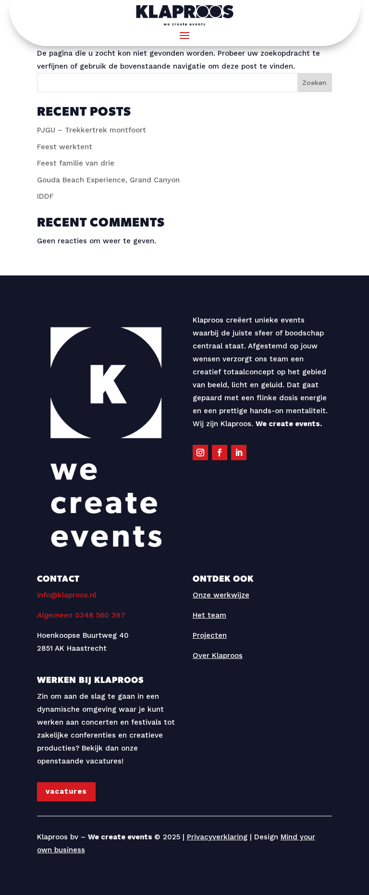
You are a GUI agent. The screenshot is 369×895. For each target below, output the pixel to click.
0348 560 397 (81, 615)
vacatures (66, 791)
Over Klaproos (218, 655)
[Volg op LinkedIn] (238, 452)
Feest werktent (64, 147)
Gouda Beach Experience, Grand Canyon (108, 180)
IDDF (45, 196)
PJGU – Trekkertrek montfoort (91, 130)
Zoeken (314, 82)
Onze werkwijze (221, 595)
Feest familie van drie (75, 163)
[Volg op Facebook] (219, 452)
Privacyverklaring (217, 837)
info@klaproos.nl (66, 595)
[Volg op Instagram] (200, 452)
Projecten (210, 635)
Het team (209, 615)
